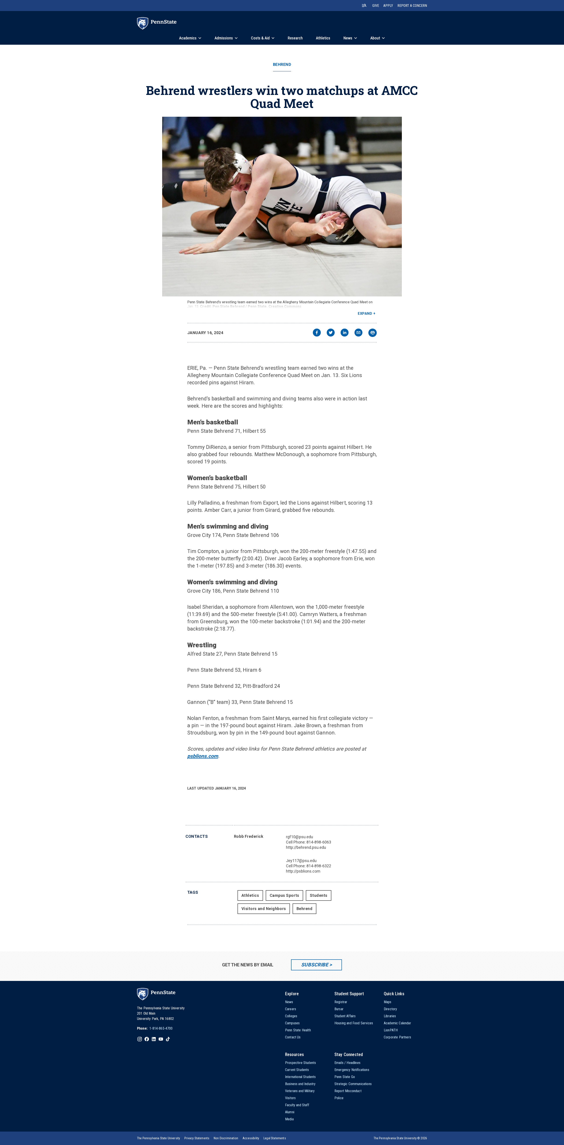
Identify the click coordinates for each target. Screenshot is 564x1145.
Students (318, 895)
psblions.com (202, 756)
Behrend (282, 64)
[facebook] (317, 333)
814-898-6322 (318, 866)
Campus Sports (284, 895)
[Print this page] (372, 333)
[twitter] (331, 333)
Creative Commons (285, 306)
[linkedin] (345, 333)
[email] (358, 333)
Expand (365, 313)
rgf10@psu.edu (299, 836)
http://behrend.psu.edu (306, 847)
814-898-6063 (318, 842)
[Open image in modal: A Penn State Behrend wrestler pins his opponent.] (282, 206)
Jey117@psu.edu (301, 860)
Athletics (250, 895)
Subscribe (314, 964)
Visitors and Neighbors (263, 908)
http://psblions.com (303, 871)
